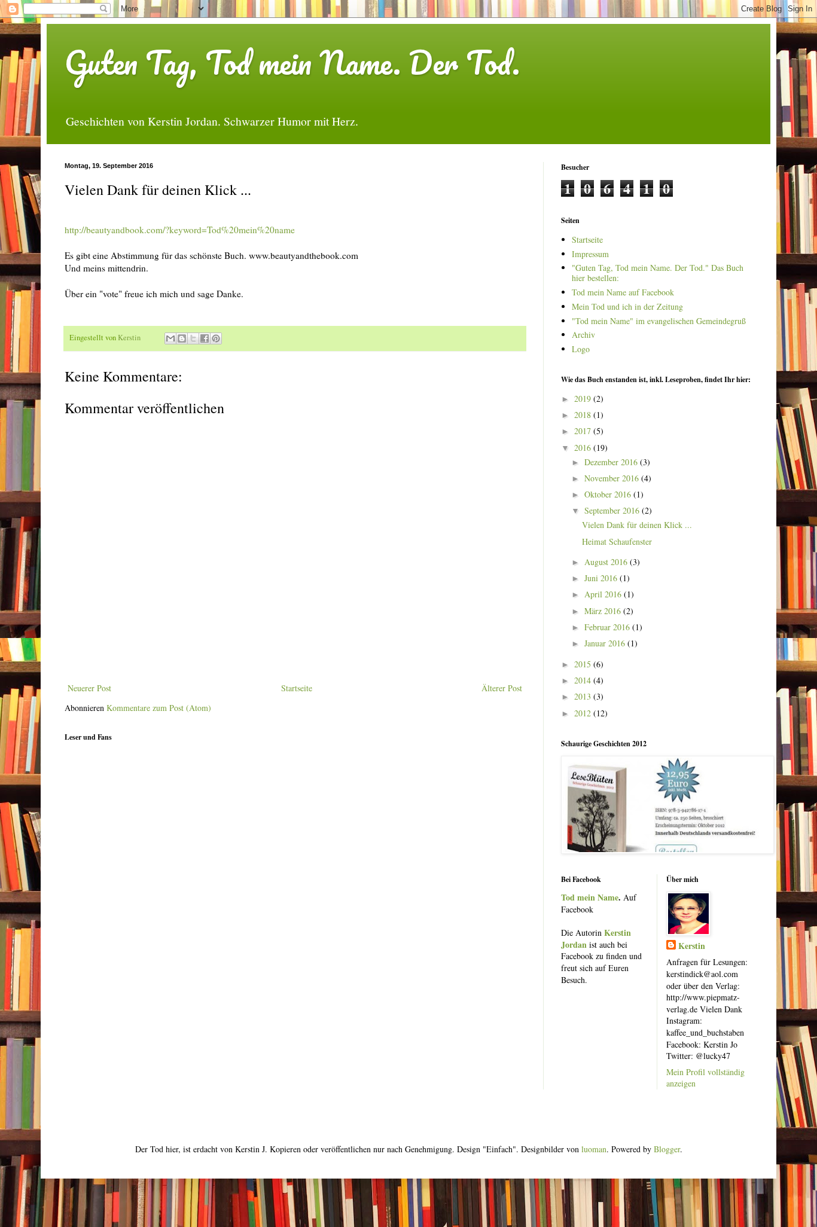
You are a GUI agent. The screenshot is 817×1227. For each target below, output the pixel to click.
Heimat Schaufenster (617, 541)
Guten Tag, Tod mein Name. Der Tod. (292, 62)
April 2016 (604, 594)
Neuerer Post (89, 688)
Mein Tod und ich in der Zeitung (627, 306)
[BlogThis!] (182, 338)
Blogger (667, 1149)
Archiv (583, 334)
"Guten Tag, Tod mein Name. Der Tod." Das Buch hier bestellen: (657, 272)
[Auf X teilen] (193, 338)
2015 (583, 664)
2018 (583, 414)
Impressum (590, 254)
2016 (583, 447)
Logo (581, 349)
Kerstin (691, 946)
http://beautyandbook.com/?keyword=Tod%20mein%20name (180, 230)
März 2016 (603, 610)
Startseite (296, 688)
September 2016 (613, 510)
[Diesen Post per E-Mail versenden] (170, 338)
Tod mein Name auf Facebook (623, 292)
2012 (583, 713)
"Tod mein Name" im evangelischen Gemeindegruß (659, 320)
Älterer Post (501, 688)
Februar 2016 (608, 627)
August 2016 (607, 561)
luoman (593, 1149)
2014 (583, 680)
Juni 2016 (602, 578)
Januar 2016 (605, 643)
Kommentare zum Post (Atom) (158, 707)
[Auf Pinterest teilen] (216, 338)
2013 (583, 696)
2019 (583, 398)
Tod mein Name (589, 897)
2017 (583, 431)
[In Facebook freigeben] (205, 338)
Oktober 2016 (608, 494)
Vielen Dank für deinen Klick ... (637, 524)
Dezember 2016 (612, 462)
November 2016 (612, 478)
